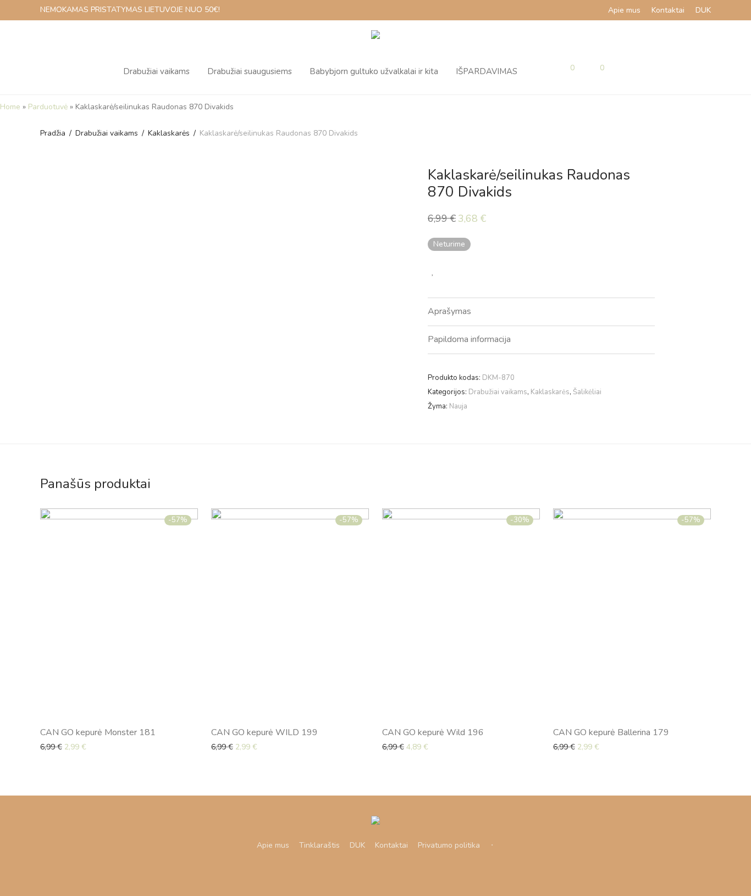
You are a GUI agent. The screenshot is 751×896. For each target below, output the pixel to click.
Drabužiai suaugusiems (249, 71)
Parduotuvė (48, 107)
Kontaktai (667, 10)
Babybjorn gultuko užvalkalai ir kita (374, 71)
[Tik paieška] (624, 71)
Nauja (458, 406)
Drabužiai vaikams (156, 71)
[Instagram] (367, 871)
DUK (703, 10)
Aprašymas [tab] (449, 311)
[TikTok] (384, 871)
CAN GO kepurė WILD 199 (264, 732)
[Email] (402, 871)
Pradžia (52, 133)
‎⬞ (492, 845)
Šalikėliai (587, 392)
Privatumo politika (449, 845)
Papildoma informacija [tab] (469, 339)
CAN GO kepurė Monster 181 (98, 732)
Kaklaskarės (169, 133)
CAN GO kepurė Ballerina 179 (611, 732)
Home (10, 107)
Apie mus (624, 10)
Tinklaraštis (319, 845)
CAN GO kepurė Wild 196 (433, 732)
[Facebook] (349, 871)
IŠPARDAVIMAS (486, 71)
